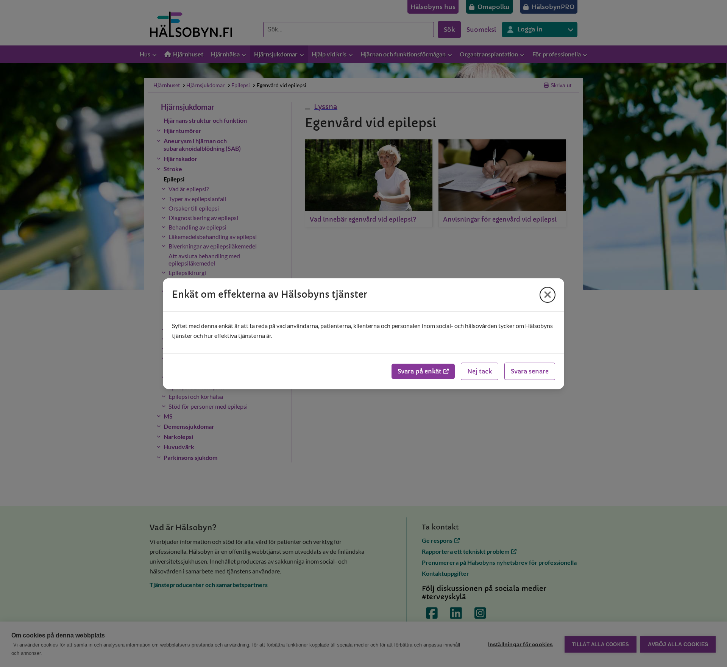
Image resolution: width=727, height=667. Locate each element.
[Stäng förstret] (547, 294)
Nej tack (479, 371)
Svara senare (530, 371)
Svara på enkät (420, 371)
